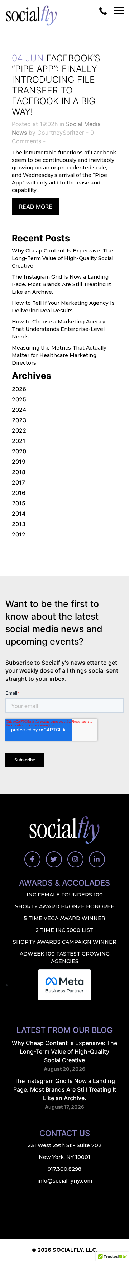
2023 (19, 420)
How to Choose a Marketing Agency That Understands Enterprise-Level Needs (58, 329)
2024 (19, 409)
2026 (19, 389)
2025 (19, 399)
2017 (18, 482)
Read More (35, 206)
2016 (18, 492)
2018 (18, 472)
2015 (18, 503)
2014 (18, 513)
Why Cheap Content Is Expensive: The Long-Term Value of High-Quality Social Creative (62, 258)
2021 (18, 440)
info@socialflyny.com (64, 1181)
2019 (18, 461)
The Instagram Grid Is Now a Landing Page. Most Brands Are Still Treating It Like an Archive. (61, 284)
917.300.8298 (64, 1169)
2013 (18, 524)
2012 (18, 534)
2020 (19, 451)
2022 (19, 430)
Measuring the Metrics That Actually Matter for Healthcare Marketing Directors (59, 355)
